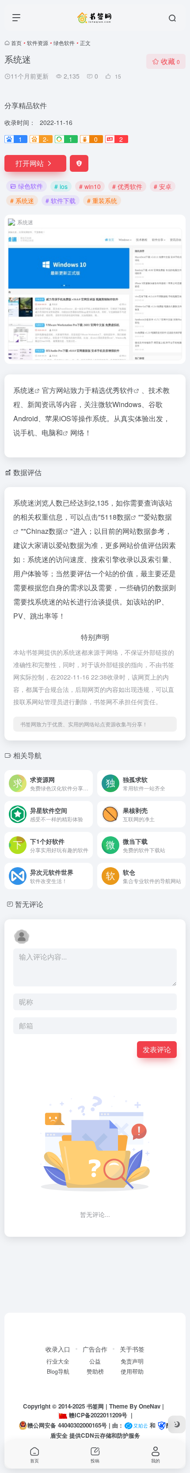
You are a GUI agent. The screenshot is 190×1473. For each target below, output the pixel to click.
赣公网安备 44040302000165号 (67, 1425)
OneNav (149, 1406)
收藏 (170, 61)
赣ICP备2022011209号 (98, 1415)
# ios (61, 186)
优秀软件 (120, 390)
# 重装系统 (102, 200)
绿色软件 (64, 42)
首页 (16, 42)
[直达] (87, 783)
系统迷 (23, 390)
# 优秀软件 (127, 186)
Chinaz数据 (44, 531)
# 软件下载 (61, 200)
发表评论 (157, 1049)
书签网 (95, 1406)
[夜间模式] (177, 1424)
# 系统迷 (22, 200)
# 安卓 (162, 186)
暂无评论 (29, 904)
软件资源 (37, 42)
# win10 (90, 186)
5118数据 (116, 517)
